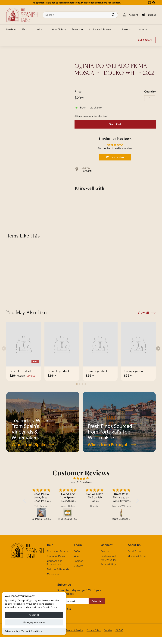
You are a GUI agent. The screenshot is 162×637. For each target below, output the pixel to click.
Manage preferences (34, 622)
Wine (40, 29)
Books (125, 29)
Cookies (108, 630)
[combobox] (80, 15)
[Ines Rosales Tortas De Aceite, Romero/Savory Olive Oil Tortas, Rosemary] (68, 512)
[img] (81, 478)
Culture (78, 565)
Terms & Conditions (31, 631)
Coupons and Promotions (54, 563)
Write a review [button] (115, 157)
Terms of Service (74, 630)
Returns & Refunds (58, 569)
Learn (140, 29)
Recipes (78, 561)
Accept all (34, 614)
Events (105, 551)
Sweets (76, 29)
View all (143, 312)
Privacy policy (12, 631)
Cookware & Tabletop (101, 29)
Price (78, 91)
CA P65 (119, 630)
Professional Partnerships (108, 558)
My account (54, 574)
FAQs (77, 551)
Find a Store (144, 40)
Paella (10, 29)
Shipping (79, 116)
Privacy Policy (94, 630)
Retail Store (135, 551)
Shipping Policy (56, 556)
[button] (77, 384)
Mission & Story (137, 556)
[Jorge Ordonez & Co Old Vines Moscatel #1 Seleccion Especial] (121, 512)
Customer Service (57, 551)
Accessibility (108, 564)
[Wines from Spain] (42, 422)
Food (25, 29)
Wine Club (57, 29)
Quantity (150, 91)
